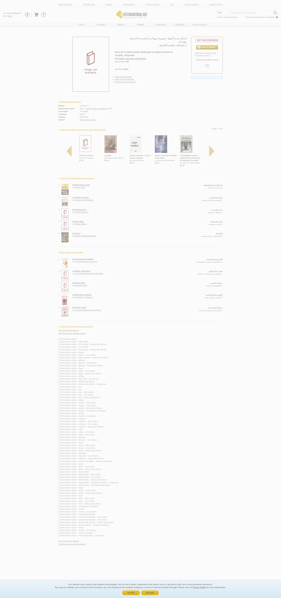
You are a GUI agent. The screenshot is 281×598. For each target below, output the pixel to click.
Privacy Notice (199, 587)
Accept (131, 593)
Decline (150, 593)
